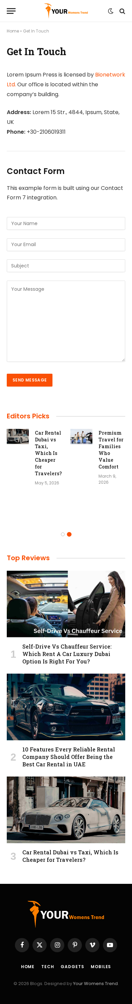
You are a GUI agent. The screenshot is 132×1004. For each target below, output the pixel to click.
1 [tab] (63, 534)
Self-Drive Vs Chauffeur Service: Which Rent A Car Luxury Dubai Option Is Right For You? (67, 654)
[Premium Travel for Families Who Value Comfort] (81, 436)
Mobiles (101, 966)
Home (13, 31)
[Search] (121, 11)
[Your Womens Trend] (66, 11)
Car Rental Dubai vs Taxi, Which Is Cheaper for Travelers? (48, 453)
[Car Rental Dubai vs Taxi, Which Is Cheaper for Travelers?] (18, 436)
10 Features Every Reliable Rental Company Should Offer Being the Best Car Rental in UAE (68, 757)
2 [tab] (69, 534)
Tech (47, 966)
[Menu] (11, 11)
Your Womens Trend (95, 983)
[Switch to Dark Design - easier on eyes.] (110, 11)
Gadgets (72, 966)
